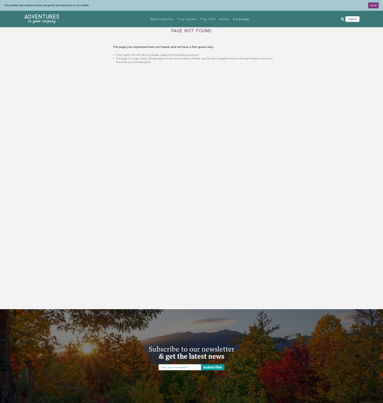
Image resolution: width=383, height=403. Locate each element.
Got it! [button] (373, 5)
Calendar (241, 19)
